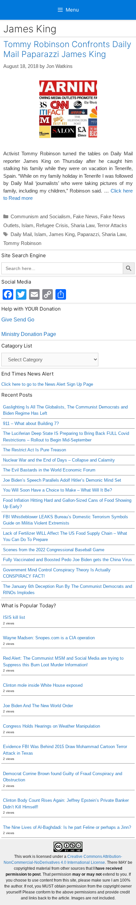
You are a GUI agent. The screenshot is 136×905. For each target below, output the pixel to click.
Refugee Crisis (52, 225)
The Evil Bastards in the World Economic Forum (49, 470)
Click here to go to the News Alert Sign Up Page (47, 384)
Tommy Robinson (22, 243)
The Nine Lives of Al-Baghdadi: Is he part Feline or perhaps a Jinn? (67, 827)
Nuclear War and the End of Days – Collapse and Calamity (59, 460)
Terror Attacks (112, 225)
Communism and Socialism (40, 216)
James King (62, 234)
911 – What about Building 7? (31, 423)
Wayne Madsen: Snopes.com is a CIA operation (49, 637)
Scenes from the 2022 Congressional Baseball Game (53, 549)
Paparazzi (88, 234)
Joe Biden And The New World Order (38, 705)
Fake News (85, 216)
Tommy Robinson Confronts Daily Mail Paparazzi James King (67, 49)
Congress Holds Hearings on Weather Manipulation (51, 726)
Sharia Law (82, 225)
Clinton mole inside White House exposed (43, 685)
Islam (27, 225)
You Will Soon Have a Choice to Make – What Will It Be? (57, 490)
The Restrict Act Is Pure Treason (34, 449)
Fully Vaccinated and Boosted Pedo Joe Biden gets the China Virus (67, 559)
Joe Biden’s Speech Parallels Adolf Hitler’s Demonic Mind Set (62, 480)
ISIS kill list (14, 617)
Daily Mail (21, 234)
